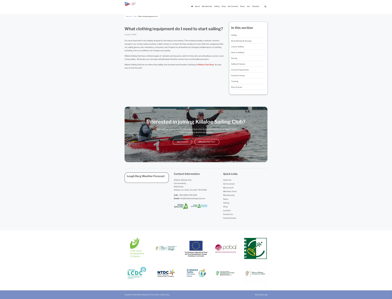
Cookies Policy (165, 295)
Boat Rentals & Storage (241, 41)
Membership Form (207, 142)
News (242, 6)
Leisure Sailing (237, 47)
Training (234, 81)
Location (227, 210)
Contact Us (228, 214)
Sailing (216, 6)
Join (248, 6)
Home (130, 16)
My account (228, 187)
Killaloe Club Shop (206, 65)
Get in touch (182, 142)
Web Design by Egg (261, 295)
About (197, 6)
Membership (207, 6)
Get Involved (233, 6)
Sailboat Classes (238, 64)
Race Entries (236, 87)
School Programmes (240, 70)
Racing (234, 58)
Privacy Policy (154, 295)
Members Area (229, 191)
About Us (227, 180)
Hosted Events (229, 218)
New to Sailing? (237, 52)
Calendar (255, 6)
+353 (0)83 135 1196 (187, 195)
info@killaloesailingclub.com (192, 198)
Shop (224, 6)
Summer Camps (238, 75)
